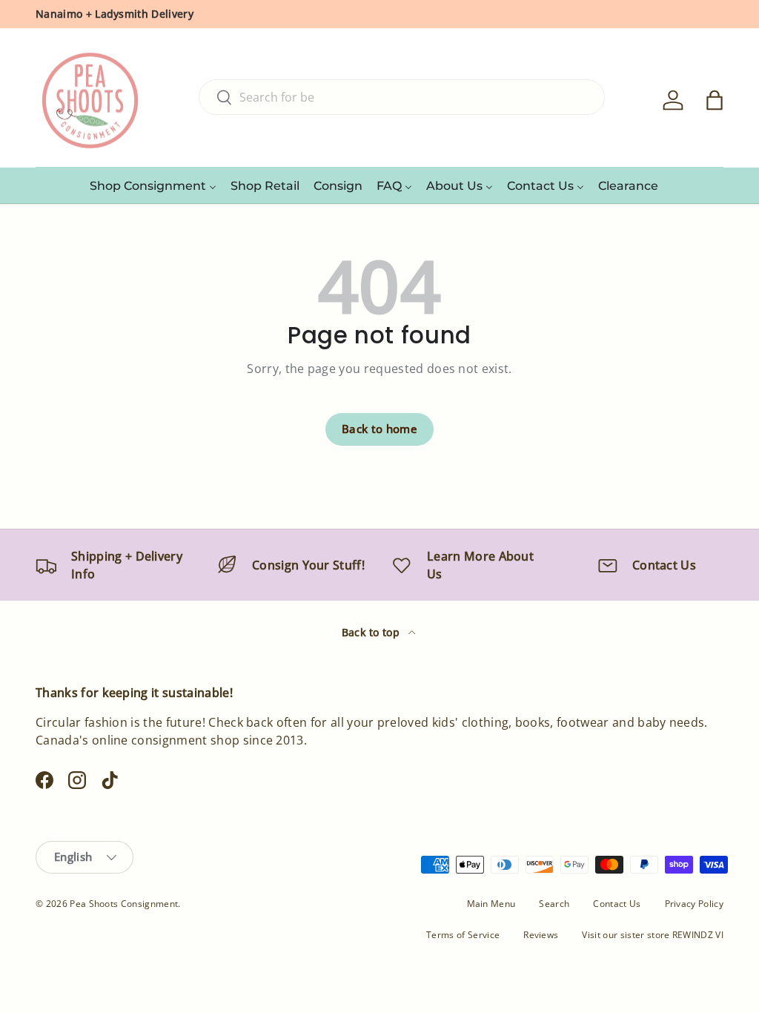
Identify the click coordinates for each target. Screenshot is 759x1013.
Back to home (379, 428)
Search (554, 903)
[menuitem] (153, 185)
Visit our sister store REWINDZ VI (652, 934)
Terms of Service (463, 934)
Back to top (372, 632)
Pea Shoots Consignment (124, 903)
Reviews (540, 934)
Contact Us (616, 903)
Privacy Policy (694, 903)
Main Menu (491, 903)
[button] (714, 100)
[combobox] (401, 97)
